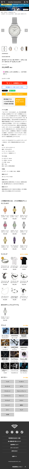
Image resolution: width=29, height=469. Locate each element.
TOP (2, 12)
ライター (22, 400)
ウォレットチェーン (21, 391)
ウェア (21, 409)
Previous (2, 30)
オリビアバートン (12, 12)
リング (7, 381)
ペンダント (21, 381)
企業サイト (14, 456)
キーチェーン (7, 395)
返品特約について (14, 444)
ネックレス (7, 386)
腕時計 (21, 405)
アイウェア (7, 400)
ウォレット (21, 395)
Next (26, 30)
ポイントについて (14, 447)
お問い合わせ (14, 451)
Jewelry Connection (14, 2)
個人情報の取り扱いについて (14, 441)
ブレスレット (7, 391)
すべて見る (25, 325)
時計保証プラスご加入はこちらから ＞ (20, 101)
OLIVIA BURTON (6, 56)
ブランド (5, 12)
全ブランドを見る (24, 254)
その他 (7, 414)
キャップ (7, 405)
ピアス (21, 386)
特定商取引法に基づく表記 (14, 438)
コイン (7, 409)
